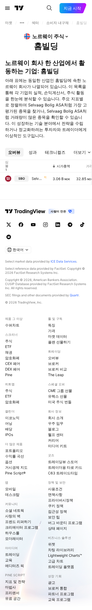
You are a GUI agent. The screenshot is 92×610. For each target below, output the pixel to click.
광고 (51, 582)
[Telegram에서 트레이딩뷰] (70, 224)
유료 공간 (12, 598)
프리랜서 (12, 593)
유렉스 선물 (57, 396)
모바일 (10, 489)
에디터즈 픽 (14, 565)
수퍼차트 (12, 325)
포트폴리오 (14, 450)
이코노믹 (12, 418)
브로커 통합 (57, 588)
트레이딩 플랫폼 (61, 566)
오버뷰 (53, 358)
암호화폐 (12, 358)
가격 (51, 331)
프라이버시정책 (60, 500)
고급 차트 (55, 561)
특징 (51, 325)
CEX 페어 (12, 363)
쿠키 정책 (55, 506)
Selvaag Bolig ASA (37, 178)
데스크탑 (12, 494)
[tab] (14, 152)
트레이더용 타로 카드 (65, 467)
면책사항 (55, 494)
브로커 (53, 363)
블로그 (53, 429)
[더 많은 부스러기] (22, 22)
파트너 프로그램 (61, 594)
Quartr (74, 295)
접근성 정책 (57, 511)
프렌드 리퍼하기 (18, 521)
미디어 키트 (57, 446)
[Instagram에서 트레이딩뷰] (45, 224)
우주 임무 (55, 423)
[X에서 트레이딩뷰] (8, 224)
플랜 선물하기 (59, 342)
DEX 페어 (12, 369)
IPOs (9, 434)
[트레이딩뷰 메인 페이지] (19, 8)
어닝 (8, 423)
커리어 (53, 440)
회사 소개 (55, 418)
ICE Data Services (63, 261)
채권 (8, 352)
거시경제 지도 (16, 467)
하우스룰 (12, 533)
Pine (8, 375)
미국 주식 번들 (60, 402)
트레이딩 (12, 554)
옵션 (8, 462)
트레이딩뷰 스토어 (63, 462)
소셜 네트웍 (14, 510)
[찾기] (49, 8)
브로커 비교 (57, 369)
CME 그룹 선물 (60, 390)
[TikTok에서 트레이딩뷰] (82, 224)
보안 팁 (54, 517)
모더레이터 (14, 538)
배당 (8, 429)
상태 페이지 (57, 528)
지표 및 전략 (15, 581)
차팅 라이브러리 (61, 550)
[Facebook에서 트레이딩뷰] (21, 224)
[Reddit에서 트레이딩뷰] (8, 237)
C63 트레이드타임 (63, 473)
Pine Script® (15, 473)
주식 (8, 341)
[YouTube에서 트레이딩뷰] (33, 224)
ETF (8, 346)
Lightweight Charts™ (65, 555)
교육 (8, 560)
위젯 (51, 544)
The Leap (56, 375)
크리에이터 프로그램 (21, 527)
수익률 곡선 (14, 456)
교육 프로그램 (59, 599)
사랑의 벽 (12, 516)
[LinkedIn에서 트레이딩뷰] (57, 224)
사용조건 (55, 489)
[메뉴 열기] (7, 8)
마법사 (10, 587)
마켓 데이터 (57, 336)
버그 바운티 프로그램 (65, 522)
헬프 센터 (55, 434)
